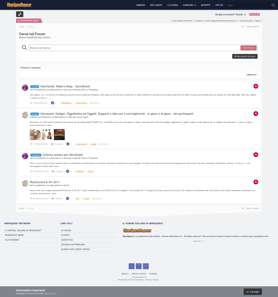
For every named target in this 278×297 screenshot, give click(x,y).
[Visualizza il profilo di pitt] (25, 183)
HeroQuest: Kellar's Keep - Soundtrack (65, 86)
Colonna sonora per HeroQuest (63, 154)
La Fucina (172, 5)
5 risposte (58, 198)
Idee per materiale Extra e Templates (81, 89)
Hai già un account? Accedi (229, 14)
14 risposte (58, 143)
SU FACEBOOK (12, 240)
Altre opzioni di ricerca (245, 56)
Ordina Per (251, 75)
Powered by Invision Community (131, 280)
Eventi (66, 185)
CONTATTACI (67, 240)
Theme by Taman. (152, 280)
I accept (254, 291)
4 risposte (58, 171)
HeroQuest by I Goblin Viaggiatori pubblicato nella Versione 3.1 (210, 21)
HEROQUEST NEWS (14, 235)
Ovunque (263, 5)
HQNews (140, 5)
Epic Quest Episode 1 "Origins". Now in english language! (253, 21)
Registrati (254, 14)
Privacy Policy (139, 274)
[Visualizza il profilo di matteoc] (25, 115)
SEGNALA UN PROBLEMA (73, 244)
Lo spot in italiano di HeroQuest (176, 21)
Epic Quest (156, 5)
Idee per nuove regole (78, 116)
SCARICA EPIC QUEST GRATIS (75, 249)
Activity (205, 5)
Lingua (124, 274)
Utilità (219, 5)
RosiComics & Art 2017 (45, 182)
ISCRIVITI (65, 235)
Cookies (153, 274)
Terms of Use (50, 293)
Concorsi (188, 5)
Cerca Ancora (248, 47)
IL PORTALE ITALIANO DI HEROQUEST (23, 230)
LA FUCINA (66, 230)
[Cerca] (273, 5)
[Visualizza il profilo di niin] (25, 87)
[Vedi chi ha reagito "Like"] (52, 102)
